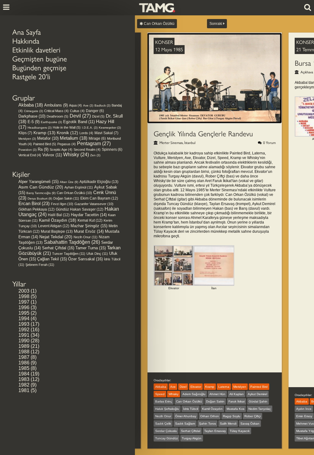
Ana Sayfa (26, 32)
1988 (23, 351)
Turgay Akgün (191, 438)
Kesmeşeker (110, 127)
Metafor (48, 138)
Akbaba (30, 105)
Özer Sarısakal (85, 259)
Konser (164, 42)
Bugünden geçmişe (39, 67)
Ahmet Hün (217, 394)
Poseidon (27, 149)
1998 (23, 296)
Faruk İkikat (236, 401)
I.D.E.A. (90, 127)
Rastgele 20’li (31, 76)
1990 (23, 340)
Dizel (98, 116)
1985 (23, 368)
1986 (23, 362)
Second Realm (87, 149)
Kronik (67, 132)
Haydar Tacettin (89, 215)
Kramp (44, 132)
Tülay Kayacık (240, 431)
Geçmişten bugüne (39, 58)
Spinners (112, 149)
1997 (23, 302)
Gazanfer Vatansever (94, 204)
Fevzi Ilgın (62, 204)
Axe (88, 105)
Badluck (102, 105)
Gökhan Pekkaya (36, 209)
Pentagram (94, 143)
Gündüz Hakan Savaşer (79, 209)
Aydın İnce (304, 408)
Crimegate (33, 111)
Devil (80, 116)
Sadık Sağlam (185, 423)
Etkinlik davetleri (36, 49)
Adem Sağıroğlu (193, 394)
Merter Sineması (171, 143)
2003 (23, 291)
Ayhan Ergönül (78, 187)
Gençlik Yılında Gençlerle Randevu (203, 133)
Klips (25, 133)
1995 (23, 313)
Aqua (75, 105)
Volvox (52, 155)
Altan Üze (69, 182)
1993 (23, 324)
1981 (23, 390)
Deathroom (57, 116)
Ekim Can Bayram (99, 198)
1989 (23, 346)
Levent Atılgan (53, 226)
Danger (95, 111)
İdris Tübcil (190, 408)
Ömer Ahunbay (185, 416)
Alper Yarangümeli (38, 181)
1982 (23, 384)
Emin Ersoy (304, 416)
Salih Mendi (228, 423)
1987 (23, 357)
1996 (23, 307)
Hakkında (25, 41)
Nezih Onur (86, 237)
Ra (43, 149)
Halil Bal (59, 215)
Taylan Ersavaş (215, 431)
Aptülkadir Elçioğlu (98, 182)
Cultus (77, 111)
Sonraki (216, 23)
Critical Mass (56, 111)
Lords (86, 133)
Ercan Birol (34, 203)
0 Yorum (269, 143)
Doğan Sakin (66, 198)
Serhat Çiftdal (58, 248)
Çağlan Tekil (52, 259)
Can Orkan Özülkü (74, 193)
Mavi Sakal (106, 133)
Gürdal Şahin (258, 401)
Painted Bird (44, 144)
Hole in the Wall (67, 127)
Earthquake (51, 122)
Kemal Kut (90, 220)
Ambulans (56, 105)
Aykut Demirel (257, 394)
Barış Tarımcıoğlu (41, 193)
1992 (23, 329)
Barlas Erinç (163, 401)
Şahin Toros (207, 423)
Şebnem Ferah (39, 264)
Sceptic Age (61, 149)
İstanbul (189, 143)
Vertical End (29, 155)
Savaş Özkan (249, 423)
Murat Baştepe (57, 231)
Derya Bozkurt (40, 198)
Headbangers (40, 127)
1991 (23, 335)
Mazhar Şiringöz (89, 226)
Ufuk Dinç (97, 253)
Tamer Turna (90, 248)
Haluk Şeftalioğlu (167, 408)
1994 (23, 318)
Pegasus (66, 144)
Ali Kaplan (236, 394)
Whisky (76, 154)
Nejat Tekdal (55, 236)
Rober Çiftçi (252, 416)
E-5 (34, 121)
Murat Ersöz (89, 231)
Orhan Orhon (209, 416)
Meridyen (27, 138)
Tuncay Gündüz (166, 438)
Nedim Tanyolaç (259, 408)
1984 (23, 373)
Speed (160, 394)
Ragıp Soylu (231, 416)
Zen (95, 155)
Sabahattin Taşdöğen (72, 242)
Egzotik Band (79, 121)
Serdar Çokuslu (166, 431)
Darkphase (31, 116)
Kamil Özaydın (57, 220)
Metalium (73, 138)
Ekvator (195, 386)
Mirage (97, 138)
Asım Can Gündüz (40, 187)
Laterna (223, 386)
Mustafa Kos (235, 408)
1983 (23, 379)
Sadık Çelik (163, 423)
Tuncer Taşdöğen (68, 253)
